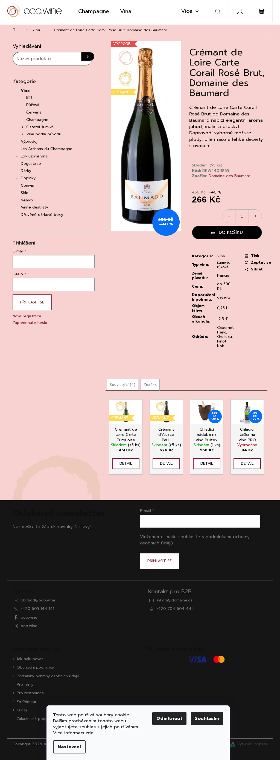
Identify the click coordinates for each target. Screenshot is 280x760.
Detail (125, 463)
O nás (22, 710)
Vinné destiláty (34, 207)
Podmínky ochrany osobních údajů (48, 676)
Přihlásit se (32, 302)
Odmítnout (169, 718)
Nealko (27, 200)
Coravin (27, 185)
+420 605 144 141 (37, 609)
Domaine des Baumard (229, 176)
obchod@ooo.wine (38, 600)
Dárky (26, 171)
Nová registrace (27, 316)
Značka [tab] (150, 385)
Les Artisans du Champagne (46, 149)
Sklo (24, 193)
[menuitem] (94, 11)
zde (90, 733)
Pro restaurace (30, 693)
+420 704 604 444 (175, 608)
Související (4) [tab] (122, 385)
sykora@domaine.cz (174, 600)
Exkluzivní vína (34, 156)
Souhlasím (207, 718)
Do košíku (231, 232)
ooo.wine (29, 617)
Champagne (37, 120)
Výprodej (29, 141)
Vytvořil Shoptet (252, 744)
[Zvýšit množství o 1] (255, 216)
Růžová (32, 105)
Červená (34, 112)
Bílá (29, 97)
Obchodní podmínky (35, 667)
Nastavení (69, 747)
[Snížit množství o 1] (228, 216)
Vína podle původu (43, 134)
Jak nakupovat (30, 659)
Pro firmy (25, 684)
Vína (25, 90)
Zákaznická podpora (35, 719)
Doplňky (28, 178)
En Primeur (26, 702)
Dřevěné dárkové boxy (42, 214)
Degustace (31, 163)
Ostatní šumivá (40, 127)
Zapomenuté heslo (30, 322)
